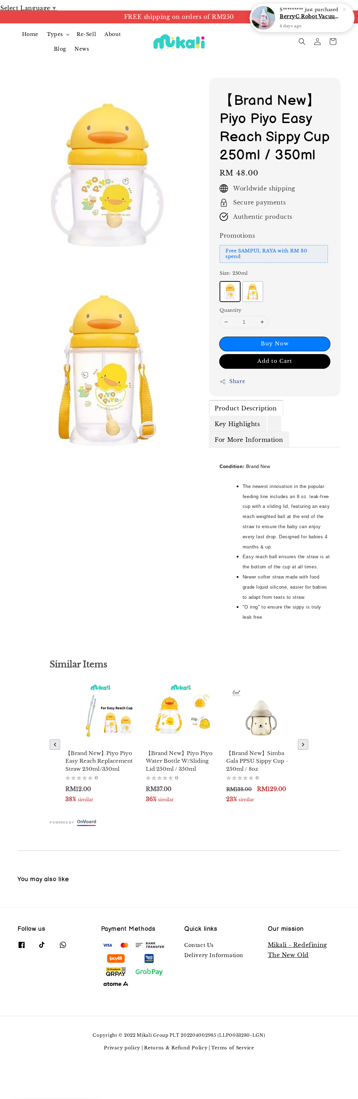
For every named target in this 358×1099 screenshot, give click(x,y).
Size (234, 273)
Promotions (237, 235)
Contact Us (199, 945)
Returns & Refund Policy (175, 1048)
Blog (60, 49)
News (81, 49)
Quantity (230, 310)
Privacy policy (122, 1048)
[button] (302, 41)
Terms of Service (232, 1048)
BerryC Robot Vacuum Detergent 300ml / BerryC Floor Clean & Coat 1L (310, 16)
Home (30, 34)
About (113, 34)
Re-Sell (86, 34)
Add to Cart (274, 361)
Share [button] (237, 381)
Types (55, 34)
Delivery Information (213, 955)
